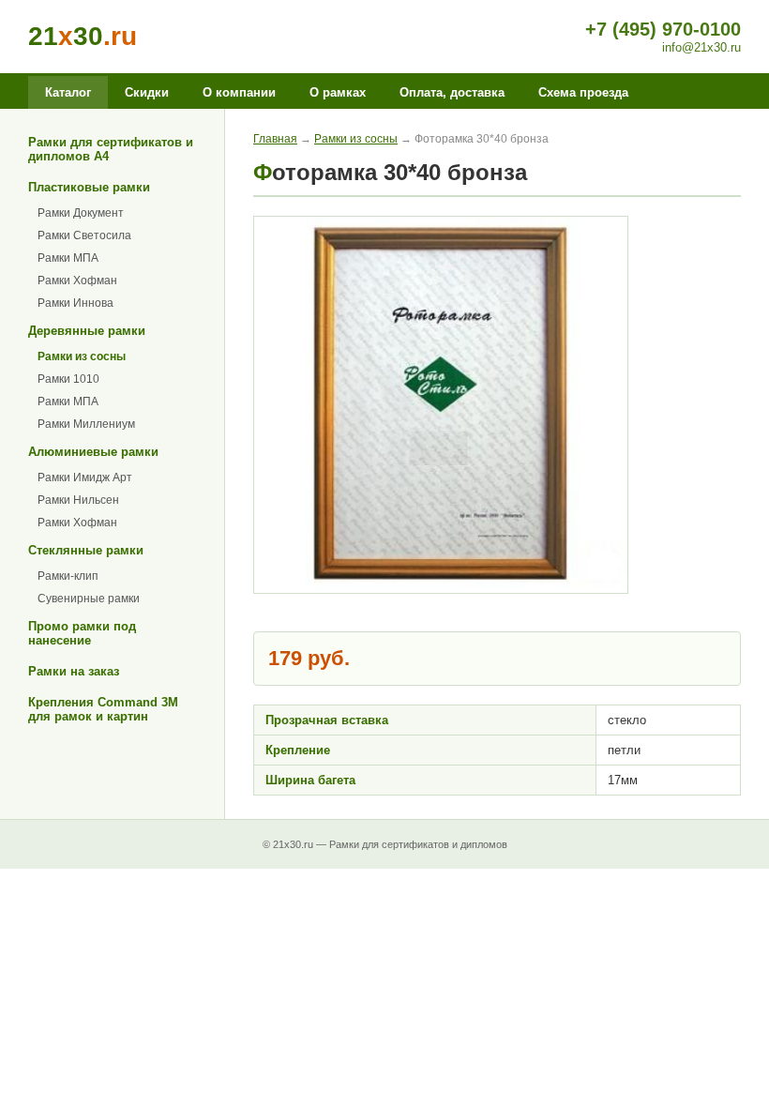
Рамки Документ (81, 213)
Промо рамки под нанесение (82, 633)
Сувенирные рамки (89, 598)
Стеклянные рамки (85, 550)
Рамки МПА (68, 258)
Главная (275, 138)
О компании (239, 92)
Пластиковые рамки (89, 187)
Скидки (147, 92)
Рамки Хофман (77, 280)
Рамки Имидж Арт (85, 477)
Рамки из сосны (82, 356)
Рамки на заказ (73, 671)
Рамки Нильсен (78, 500)
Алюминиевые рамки (93, 452)
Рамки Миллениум (86, 424)
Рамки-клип (68, 576)
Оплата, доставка (452, 92)
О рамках (337, 92)
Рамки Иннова (75, 303)
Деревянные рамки (86, 331)
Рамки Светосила (84, 235)
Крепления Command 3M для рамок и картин (103, 709)
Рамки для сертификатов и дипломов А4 (110, 149)
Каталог (68, 92)
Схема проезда (583, 92)
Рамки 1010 (68, 379)
